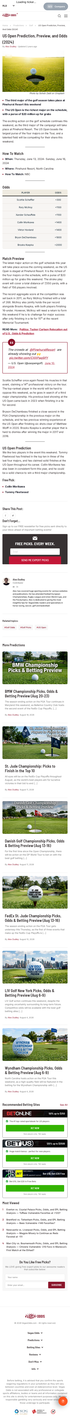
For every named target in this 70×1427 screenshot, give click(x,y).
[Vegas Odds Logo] (10, 15)
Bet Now (35, 1128)
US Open (42, 627)
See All (64, 1104)
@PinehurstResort (42, 349)
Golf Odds (10, 627)
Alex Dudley (10, 46)
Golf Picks (26, 627)
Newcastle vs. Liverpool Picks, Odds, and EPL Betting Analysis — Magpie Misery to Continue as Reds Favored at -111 (35, 1233)
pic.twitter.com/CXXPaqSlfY (28, 358)
